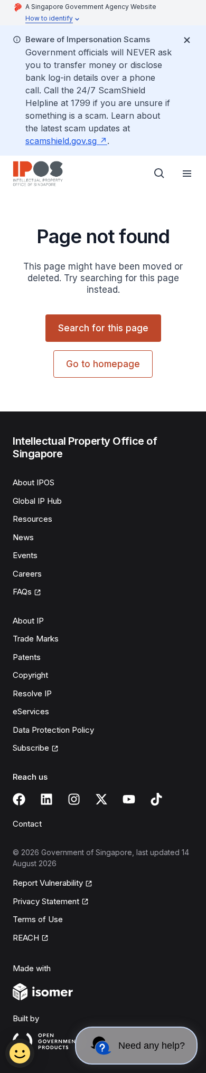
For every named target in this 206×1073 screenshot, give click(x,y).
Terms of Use (38, 919)
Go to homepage (103, 364)
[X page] (101, 799)
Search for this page (103, 328)
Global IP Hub (37, 501)
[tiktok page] (156, 799)
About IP (28, 621)
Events (25, 555)
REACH (26, 938)
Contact (27, 824)
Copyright (30, 675)
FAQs (22, 592)
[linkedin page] (46, 799)
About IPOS (33, 482)
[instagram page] (74, 799)
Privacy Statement (46, 901)
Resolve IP (32, 693)
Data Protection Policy (53, 730)
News (23, 537)
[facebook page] (19, 799)
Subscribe (31, 748)
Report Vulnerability (48, 883)
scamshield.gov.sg (61, 141)
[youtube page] (129, 799)
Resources (32, 519)
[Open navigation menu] (187, 173)
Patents (27, 657)
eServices (31, 711)
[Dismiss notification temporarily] (187, 40)
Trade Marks (36, 639)
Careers (27, 574)
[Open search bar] (159, 173)
